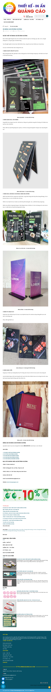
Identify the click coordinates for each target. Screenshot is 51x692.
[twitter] (43, 683)
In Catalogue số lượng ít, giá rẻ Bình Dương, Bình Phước (14, 518)
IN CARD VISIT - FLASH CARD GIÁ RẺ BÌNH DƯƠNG (12, 520)
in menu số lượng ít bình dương (39, 529)
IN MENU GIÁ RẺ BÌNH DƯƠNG (12, 29)
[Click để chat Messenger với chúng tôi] (3, 678)
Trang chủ (6, 26)
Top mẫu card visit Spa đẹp (8, 522)
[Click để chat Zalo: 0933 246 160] (3, 682)
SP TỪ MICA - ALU (39, 19)
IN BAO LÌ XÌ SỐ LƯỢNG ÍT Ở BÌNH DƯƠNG (11, 514)
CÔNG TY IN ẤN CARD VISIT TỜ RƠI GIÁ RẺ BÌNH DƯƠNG (14, 516)
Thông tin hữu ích (7, 640)
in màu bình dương (21, 530)
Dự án (5, 587)
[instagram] (47, 683)
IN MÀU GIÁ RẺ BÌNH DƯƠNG (8, 523)
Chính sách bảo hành (7, 643)
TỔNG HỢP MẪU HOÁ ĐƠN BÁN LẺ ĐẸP (10, 511)
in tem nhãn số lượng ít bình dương (26, 529)
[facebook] (41, 683)
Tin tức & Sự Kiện (14, 26)
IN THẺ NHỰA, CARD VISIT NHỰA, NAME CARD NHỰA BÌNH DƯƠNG (16, 513)
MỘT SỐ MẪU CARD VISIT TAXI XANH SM (11, 509)
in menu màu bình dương (13, 529)
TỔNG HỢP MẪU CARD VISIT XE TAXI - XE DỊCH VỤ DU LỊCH (28, 600)
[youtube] (45, 683)
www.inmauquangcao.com (12, 482)
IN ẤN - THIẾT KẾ (7, 19)
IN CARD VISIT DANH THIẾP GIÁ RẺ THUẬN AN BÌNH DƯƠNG (14, 507)
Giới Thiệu (5, 648)
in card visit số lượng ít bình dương (10, 530)
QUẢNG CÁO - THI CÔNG (29, 19)
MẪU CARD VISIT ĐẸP (17, 19)
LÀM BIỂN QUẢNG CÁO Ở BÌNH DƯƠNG (24, 614)
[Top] (49, 687)
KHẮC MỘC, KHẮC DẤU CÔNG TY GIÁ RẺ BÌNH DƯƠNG (27, 591)
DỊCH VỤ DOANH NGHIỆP (8, 552)
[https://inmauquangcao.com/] (25, 8)
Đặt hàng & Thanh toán (7, 645)
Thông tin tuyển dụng (7, 646)
